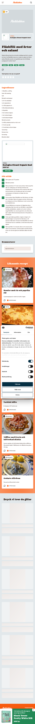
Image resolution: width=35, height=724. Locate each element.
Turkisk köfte (10, 402)
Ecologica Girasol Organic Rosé (20, 37)
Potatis (21, 65)
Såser (11, 65)
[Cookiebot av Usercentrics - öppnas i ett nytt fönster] (25, 328)
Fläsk (16, 65)
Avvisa (17, 395)
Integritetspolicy (29, 707)
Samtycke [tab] (6, 332)
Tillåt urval (17, 389)
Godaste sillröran (12, 478)
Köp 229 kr (8, 170)
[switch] (30, 366)
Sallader (5, 65)
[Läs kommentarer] (3, 70)
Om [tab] (29, 332)
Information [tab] (17, 332)
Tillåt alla (17, 384)
